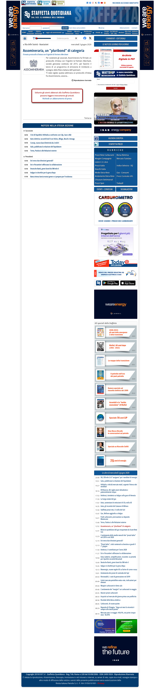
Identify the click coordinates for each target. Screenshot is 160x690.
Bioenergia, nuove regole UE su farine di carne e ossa (119, 570)
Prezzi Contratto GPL (125, 176)
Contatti (134, 28)
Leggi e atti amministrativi (53, 32)
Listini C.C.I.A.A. (101, 162)
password (46, 28)
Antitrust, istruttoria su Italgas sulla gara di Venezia (118, 495)
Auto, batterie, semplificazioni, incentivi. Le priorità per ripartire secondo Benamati (118, 558)
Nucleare (121, 32)
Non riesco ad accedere (77, 28)
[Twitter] (96, 3)
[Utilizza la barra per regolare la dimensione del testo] (34, 38)
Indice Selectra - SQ (125, 165)
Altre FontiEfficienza (128, 32)
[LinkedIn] (87, 3)
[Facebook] (99, 3)
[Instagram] (93, 3)
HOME (24, 32)
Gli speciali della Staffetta (106, 323)
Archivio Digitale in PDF (127, 60)
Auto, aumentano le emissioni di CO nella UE (116, 503)
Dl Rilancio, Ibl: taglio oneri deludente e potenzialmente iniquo (114, 491)
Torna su (87, 118)
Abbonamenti (124, 28)
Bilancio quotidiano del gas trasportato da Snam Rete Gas (119, 531)
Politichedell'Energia (38, 32)
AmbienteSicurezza (135, 32)
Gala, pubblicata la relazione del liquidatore (45, 146)
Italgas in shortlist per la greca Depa (43, 172)
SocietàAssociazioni (30, 32)
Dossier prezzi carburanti (109, 593)
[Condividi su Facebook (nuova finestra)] (84, 38)
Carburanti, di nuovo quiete (110, 604)
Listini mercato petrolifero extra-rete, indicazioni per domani (118, 581)
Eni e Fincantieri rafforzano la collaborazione (46, 164)
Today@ (120, 183)
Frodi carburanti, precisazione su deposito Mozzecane (115, 518)
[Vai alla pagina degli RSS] (105, 3)
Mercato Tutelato (124, 158)
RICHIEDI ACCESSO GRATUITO (125, 3)
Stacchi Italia (100, 169)
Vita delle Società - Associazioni (36, 44)
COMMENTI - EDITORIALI (116, 38)
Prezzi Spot (99, 183)
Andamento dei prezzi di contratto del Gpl (115, 573)
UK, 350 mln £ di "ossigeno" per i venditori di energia (119, 477)
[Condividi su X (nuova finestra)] (90, 38)
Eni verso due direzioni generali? (41, 160)
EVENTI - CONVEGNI (105, 189)
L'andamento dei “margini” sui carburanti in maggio (118, 589)
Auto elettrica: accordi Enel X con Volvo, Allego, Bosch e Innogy (52, 139)
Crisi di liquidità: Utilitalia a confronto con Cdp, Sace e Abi (50, 135)
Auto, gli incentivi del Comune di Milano (114, 506)
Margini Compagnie (103, 158)
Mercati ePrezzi (77, 32)
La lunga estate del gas (108, 499)
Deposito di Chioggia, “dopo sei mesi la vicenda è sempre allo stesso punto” (117, 608)
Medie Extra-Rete (102, 172)
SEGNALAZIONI (127, 189)
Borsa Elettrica (123, 155)
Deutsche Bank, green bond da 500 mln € (44, 168)
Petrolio (98, 32)
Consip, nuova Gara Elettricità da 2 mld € (44, 143)
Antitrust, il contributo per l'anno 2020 (114, 550)
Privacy (101, 683)
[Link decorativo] (106, 58)
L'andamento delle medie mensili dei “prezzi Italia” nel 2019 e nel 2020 (118, 536)
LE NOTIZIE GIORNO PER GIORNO (116, 44)
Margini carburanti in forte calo (111, 586)
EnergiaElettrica (106, 32)
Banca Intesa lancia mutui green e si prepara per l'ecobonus (51, 176)
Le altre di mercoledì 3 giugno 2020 (115, 472)
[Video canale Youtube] (102, 3)
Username (26, 28)
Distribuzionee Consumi (88, 32)
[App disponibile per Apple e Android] (116, 283)
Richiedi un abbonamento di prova (57, 98)
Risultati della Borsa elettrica (110, 600)
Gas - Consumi (123, 172)
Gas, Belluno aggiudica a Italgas (112, 513)
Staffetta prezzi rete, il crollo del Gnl (113, 510)
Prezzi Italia (100, 165)
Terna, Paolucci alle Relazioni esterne (43, 150)
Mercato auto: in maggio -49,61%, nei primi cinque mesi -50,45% (118, 614)
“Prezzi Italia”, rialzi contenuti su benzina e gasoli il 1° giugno (118, 545)
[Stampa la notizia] (25, 38)
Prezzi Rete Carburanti (104, 155)
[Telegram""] (90, 3)
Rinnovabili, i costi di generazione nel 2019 (115, 577)
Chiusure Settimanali (104, 179)
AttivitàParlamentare (69, 32)
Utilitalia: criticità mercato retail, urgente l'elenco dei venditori (119, 486)
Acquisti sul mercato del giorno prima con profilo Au (118, 597)
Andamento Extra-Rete (104, 176)
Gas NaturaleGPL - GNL (114, 32)
